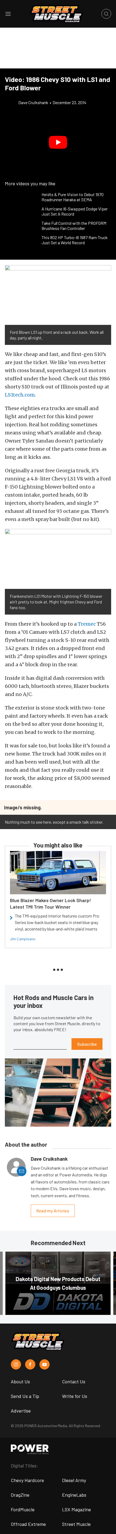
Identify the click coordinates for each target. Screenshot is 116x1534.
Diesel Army (74, 1480)
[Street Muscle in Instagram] (16, 1364)
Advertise (21, 1411)
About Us (20, 1381)
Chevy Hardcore (27, 1480)
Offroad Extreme (28, 1524)
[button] (58, 142)
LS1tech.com (20, 395)
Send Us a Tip (25, 1396)
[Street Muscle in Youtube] (44, 1364)
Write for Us (74, 1396)
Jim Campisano (22, 938)
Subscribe (87, 1044)
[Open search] (106, 14)
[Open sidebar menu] (8, 13)
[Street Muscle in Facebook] (30, 1364)
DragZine (20, 1495)
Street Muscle (76, 1524)
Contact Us (73, 1381)
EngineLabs (74, 1495)
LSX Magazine (76, 1509)
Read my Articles (52, 1210)
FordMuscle (23, 1509)
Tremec (87, 624)
